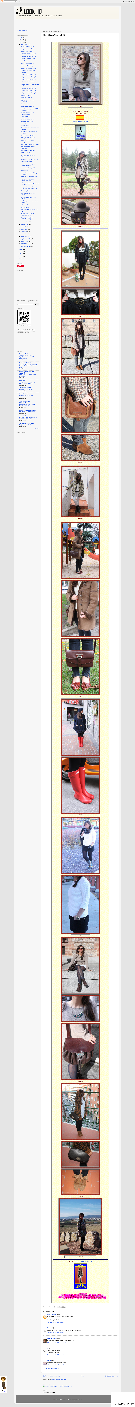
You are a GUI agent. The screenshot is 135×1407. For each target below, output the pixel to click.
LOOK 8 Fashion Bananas (27, 410)
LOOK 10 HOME (106, 1301)
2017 (21, 258)
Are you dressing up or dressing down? (27, 113)
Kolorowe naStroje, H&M (28, 168)
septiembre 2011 (26, 239)
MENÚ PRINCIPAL (22, 31)
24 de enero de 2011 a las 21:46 (56, 1365)
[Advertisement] (49, 24)
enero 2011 (24, 44)
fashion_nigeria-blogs (27, 51)
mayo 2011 (24, 229)
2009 (21, 37)
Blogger (80, 1399)
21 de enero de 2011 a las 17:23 (56, 1343)
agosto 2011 (24, 236)
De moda (22, 380)
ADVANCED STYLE (25, 388)
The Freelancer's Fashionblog (24, 402)
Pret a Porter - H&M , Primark (29, 159)
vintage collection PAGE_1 (28, 88)
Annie (49, 1360)
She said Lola (86, 1262)
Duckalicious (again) (26, 161)
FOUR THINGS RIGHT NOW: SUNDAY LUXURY (27, 404)
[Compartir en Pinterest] (65, 1307)
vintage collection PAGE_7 (28, 77)
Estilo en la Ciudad (26, 205)
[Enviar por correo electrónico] (58, 1307)
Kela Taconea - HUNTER (28, 150)
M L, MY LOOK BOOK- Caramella (27, 100)
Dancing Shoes (25, 125)
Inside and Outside (25, 362)
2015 (21, 256)
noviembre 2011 (26, 243)
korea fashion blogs (26, 61)
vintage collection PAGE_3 (28, 93)
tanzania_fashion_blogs (27, 46)
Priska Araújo (24, 170)
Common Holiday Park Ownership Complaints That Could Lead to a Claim (28, 366)
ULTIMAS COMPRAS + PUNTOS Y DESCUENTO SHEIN (28, 418)
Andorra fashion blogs (27, 66)
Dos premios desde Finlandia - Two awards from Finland (29, 187)
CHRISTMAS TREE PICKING (27, 411)
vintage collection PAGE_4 (28, 53)
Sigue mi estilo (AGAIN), (28, 106)
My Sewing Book (25, 190)
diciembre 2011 (25, 246)
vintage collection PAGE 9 (28, 49)
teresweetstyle (51, 1314)
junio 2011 (24, 231)
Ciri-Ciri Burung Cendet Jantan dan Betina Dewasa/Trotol (27, 382)
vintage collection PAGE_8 (28, 81)
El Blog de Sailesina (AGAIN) (29, 138)
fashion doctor (52, 1338)
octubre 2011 (25, 241)
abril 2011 (24, 226)
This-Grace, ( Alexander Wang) (30, 144)
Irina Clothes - (25, 104)
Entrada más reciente (51, 1376)
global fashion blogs (26, 95)
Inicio (82, 1376)
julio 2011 (24, 234)
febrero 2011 (25, 222)
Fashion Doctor (24, 354)
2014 (21, 254)
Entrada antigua (111, 1376)
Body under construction (25, 425)
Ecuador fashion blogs (27, 63)
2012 (21, 249)
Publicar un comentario (52, 1368)
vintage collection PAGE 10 (28, 79)
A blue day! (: (24, 116)
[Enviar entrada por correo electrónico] (54, 1307)
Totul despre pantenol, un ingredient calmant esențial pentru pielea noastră (28, 357)
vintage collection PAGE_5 (28, 56)
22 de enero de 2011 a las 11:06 (56, 1355)
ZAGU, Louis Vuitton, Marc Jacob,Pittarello (28, 164)
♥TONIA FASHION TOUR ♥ (27, 423)
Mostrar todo (36, 428)
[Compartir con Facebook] (63, 1307)
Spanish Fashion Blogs (80, 121)
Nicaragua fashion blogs (28, 58)
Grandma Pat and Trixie (25, 389)
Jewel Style (22, 416)
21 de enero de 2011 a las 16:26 (56, 1332)
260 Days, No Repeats (27, 153)
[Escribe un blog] (59, 1307)
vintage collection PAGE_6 (28, 74)
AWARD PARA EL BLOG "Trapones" (27, 141)
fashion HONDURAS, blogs (28, 68)
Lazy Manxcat (25, 207)
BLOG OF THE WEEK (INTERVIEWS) (27, 218)
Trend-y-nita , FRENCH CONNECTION (27, 214)
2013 (21, 251)
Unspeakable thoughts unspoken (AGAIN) (27, 179)
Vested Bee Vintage (26, 97)
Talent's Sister (23, 394)
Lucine (49, 1328)
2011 (21, 42)
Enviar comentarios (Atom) (59, 1379)
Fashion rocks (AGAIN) (27, 135)
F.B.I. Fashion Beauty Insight (29, 119)
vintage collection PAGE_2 (28, 90)
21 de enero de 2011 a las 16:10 (56, 1322)
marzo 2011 (24, 224)
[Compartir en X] (61, 1307)
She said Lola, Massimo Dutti (29, 176)
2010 (21, 40)
